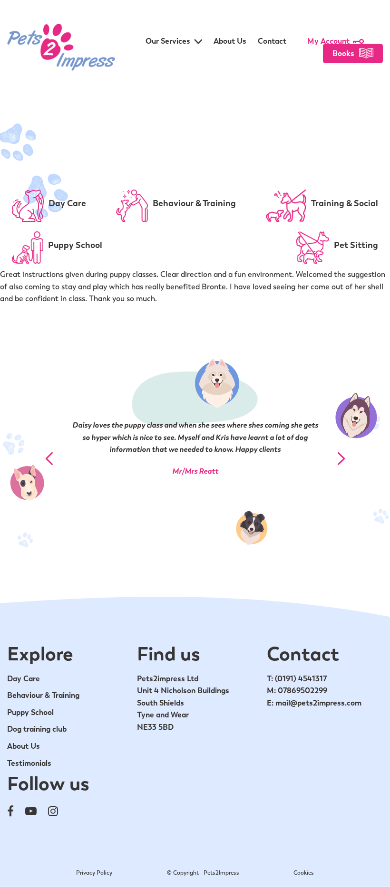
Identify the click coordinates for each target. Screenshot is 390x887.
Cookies (303, 873)
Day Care (23, 679)
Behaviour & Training (43, 695)
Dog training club (37, 729)
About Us (230, 41)
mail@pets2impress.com (318, 703)
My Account (328, 41)
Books (343, 53)
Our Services (168, 41)
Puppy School (30, 712)
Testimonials (29, 763)
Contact (272, 41)
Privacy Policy (94, 873)
